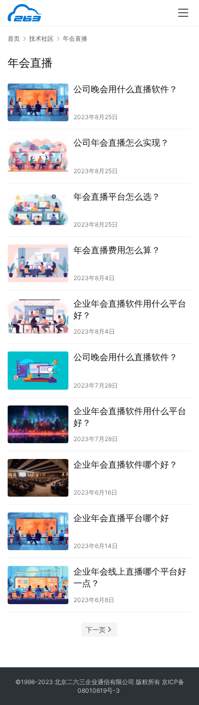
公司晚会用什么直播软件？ (125, 89)
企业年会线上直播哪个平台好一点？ (129, 577)
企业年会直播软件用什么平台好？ (129, 309)
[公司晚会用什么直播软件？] (38, 102)
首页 (14, 38)
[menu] (183, 13)
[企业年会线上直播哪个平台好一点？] (38, 585)
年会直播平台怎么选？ (116, 197)
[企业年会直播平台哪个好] (38, 531)
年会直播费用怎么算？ (116, 250)
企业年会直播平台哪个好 (121, 518)
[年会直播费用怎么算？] (38, 263)
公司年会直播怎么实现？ (121, 143)
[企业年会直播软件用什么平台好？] (38, 317)
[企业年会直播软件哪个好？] (38, 478)
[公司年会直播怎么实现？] (38, 156)
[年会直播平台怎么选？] (38, 210)
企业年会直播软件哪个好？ (125, 464)
